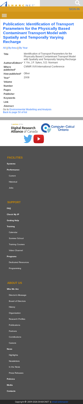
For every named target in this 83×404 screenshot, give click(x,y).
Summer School (16, 238)
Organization (15, 313)
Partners (13, 331)
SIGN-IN (74, 9)
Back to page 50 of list (15, 112)
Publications (14, 325)
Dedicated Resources (19, 262)
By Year (23, 47)
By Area (12, 47)
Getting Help (13, 220)
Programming (15, 268)
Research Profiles (17, 319)
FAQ (9, 208)
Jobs (11, 188)
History (12, 307)
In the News (14, 367)
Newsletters (14, 361)
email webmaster (60, 402)
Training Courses (17, 244)
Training (11, 226)
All (4, 47)
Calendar (13, 232)
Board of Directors (17, 301)
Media (10, 385)
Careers (12, 343)
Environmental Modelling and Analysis (30, 109)
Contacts (11, 391)
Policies (11, 379)
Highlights (13, 355)
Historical (13, 182)
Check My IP (13, 214)
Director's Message (17, 295)
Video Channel (16, 250)
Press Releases (16, 373)
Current (12, 176)
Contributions (15, 337)
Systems (11, 164)
